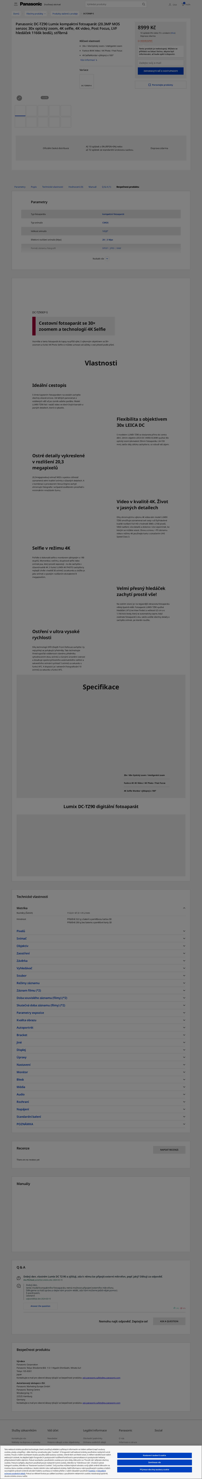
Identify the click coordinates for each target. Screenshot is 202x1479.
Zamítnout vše (154, 1462)
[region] (101, 1462)
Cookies (92, 1471)
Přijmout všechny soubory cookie (154, 1469)
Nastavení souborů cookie (154, 1455)
